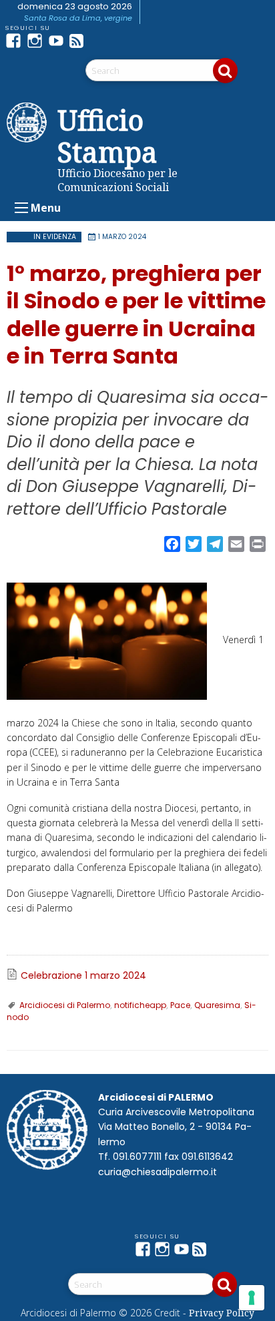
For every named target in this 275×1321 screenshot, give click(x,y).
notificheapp (140, 1005)
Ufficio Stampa (107, 135)
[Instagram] (37, 41)
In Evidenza (54, 237)
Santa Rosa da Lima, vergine (78, 18)
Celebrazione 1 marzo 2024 (83, 975)
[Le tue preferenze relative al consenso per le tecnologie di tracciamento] (251, 1297)
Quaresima (217, 1005)
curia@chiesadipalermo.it (157, 1172)
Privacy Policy (221, 1312)
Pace (180, 1005)
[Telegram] (101, 41)
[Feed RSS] (80, 41)
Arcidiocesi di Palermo (64, 1005)
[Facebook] (16, 41)
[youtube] (58, 41)
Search (225, 71)
